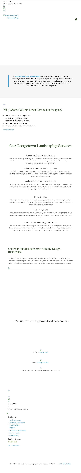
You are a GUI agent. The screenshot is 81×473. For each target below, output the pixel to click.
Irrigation (12, 428)
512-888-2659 (12, 442)
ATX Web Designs (65, 464)
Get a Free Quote (8, 130)
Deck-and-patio (14, 425)
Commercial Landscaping (17, 430)
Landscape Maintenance (17, 423)
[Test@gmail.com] (42, 362)
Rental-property (14, 433)
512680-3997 (43, 352)
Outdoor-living (14, 435)
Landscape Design (15, 420)
